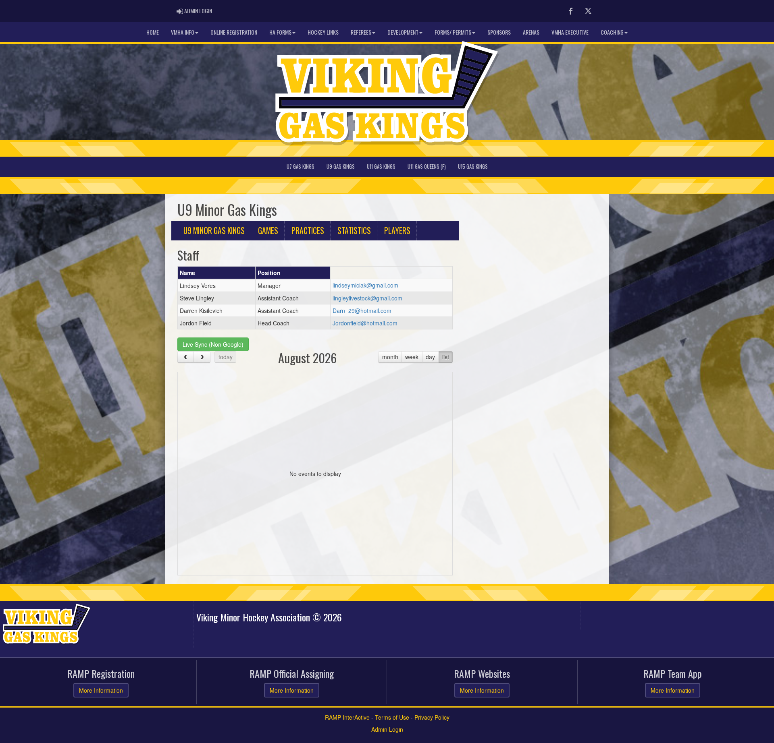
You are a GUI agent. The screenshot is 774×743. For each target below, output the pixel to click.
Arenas (531, 32)
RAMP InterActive (347, 717)
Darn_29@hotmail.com (362, 310)
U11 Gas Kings (381, 166)
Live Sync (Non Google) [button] (213, 344)
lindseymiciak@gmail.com (365, 285)
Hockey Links (323, 32)
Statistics (354, 230)
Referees (361, 32)
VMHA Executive (570, 32)
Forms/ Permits (453, 32)
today (225, 357)
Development (402, 32)
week (411, 357)
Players (397, 230)
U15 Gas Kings (473, 166)
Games (268, 230)
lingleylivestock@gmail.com (367, 298)
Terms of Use (392, 717)
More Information (101, 690)
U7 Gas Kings (300, 166)
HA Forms (280, 32)
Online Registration (233, 32)
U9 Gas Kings (341, 166)
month (390, 357)
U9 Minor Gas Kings (214, 230)
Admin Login (387, 729)
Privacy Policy (431, 717)
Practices (307, 230)
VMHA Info (182, 32)
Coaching (612, 32)
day (430, 357)
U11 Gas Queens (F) (427, 166)
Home (152, 32)
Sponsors (499, 32)
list (445, 357)
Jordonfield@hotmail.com (365, 323)
